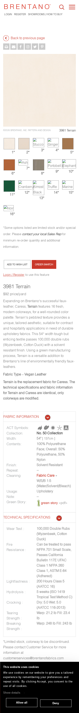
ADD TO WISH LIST (17, 264)
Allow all (21, 702)
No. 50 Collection (50, 433)
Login (8, 14)
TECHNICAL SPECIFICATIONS (26, 517)
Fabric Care (46, 475)
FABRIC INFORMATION (21, 416)
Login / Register (13, 275)
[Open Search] (61, 7)
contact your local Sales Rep (41, 234)
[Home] (27, 6)
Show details (11, 692)
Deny (55, 703)
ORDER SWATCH (44, 264)
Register (20, 14)
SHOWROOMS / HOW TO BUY (45, 14)
